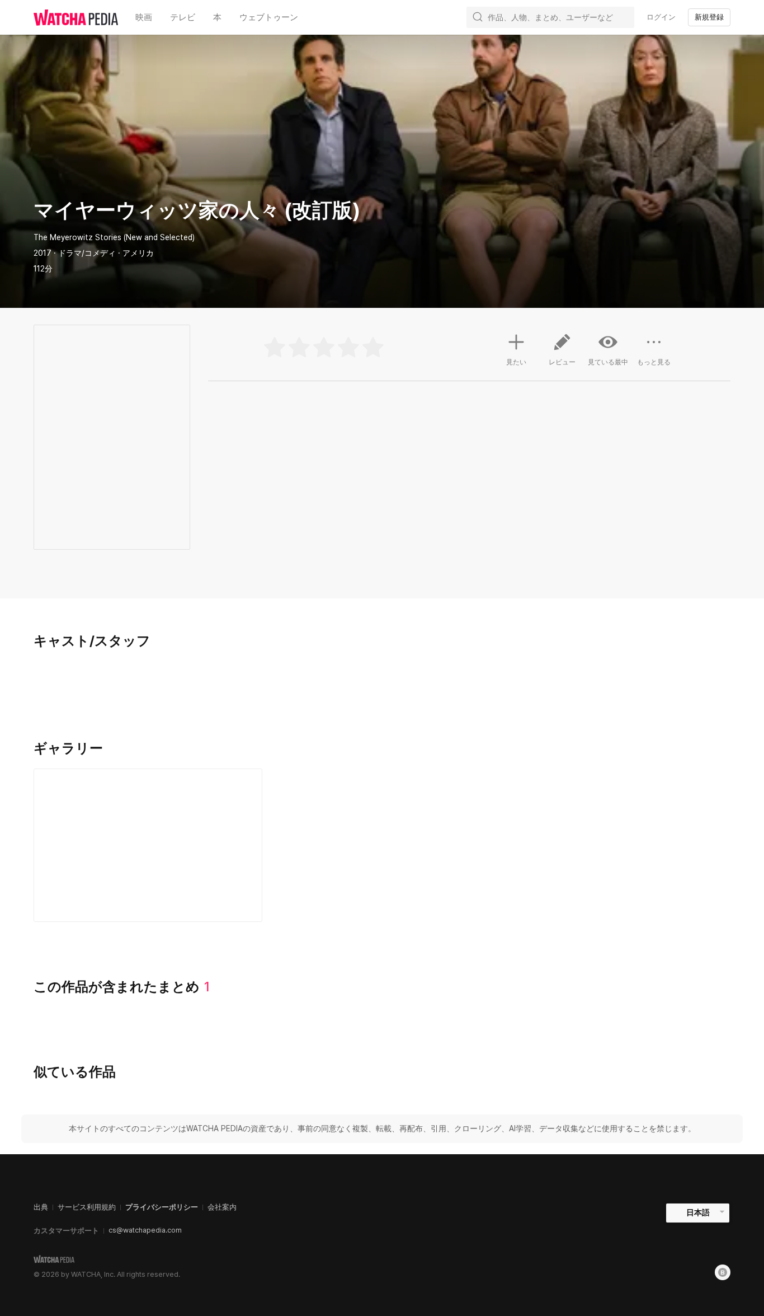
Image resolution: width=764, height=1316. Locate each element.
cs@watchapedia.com (145, 1230)
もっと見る (654, 362)
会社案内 (222, 1207)
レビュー (562, 362)
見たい (516, 362)
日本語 (698, 1212)
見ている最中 (608, 362)
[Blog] (722, 1272)
